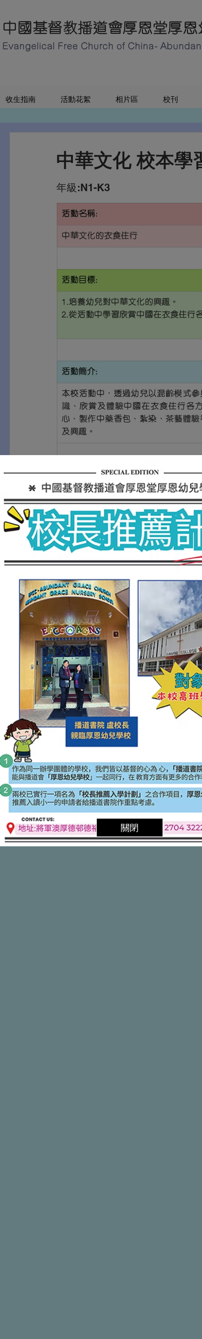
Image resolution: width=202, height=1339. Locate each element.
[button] (129, 827)
